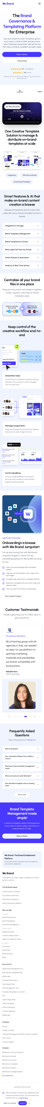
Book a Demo (22, 832)
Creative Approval (8, 1011)
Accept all (22, 1103)
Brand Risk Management (10, 925)
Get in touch (6, 1038)
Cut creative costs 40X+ (10, 895)
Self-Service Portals (29, 175)
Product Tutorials (8, 1030)
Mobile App (6, 1015)
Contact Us (31, 736)
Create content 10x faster (11, 892)
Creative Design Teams (10, 935)
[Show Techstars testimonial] (14, 712)
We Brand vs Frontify (9, 1060)
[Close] (29, 1103)
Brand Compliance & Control (16, 242)
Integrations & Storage (14, 226)
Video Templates (8, 1003)
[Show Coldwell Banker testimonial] (25, 712)
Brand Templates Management (17, 234)
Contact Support (8, 1042)
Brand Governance (9, 917)
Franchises (6, 946)
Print (3, 996)
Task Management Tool (10, 988)
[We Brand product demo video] (22, 113)
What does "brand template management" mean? (20, 763)
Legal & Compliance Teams (11, 939)
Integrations (12, 175)
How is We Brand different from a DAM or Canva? (19, 753)
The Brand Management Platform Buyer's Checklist (20, 1034)
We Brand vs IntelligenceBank (12, 1072)
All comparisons (7, 1076)
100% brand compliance (10, 899)
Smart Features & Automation (17, 257)
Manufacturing (7, 954)
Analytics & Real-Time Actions (17, 265)
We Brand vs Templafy (10, 1064)
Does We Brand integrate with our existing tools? (19, 780)
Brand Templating (8, 921)
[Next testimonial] (34, 712)
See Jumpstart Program (13, 596)
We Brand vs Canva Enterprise (12, 1052)
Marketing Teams (8, 932)
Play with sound (14, 107)
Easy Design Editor (8, 984)
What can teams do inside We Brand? (18, 772)
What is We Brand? (11, 745)
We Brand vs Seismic (9, 1068)
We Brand (8, 3)
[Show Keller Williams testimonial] (22, 712)
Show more (22, 791)
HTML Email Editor (8, 1007)
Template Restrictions (9, 980)
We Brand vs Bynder (9, 1056)
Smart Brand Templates (22, 182)
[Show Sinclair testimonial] (29, 712)
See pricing (22, 61)
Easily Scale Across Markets (11, 903)
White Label (6, 976)
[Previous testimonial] (9, 712)
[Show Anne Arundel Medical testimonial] (18, 712)
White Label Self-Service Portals (18, 250)
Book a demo (22, 54)
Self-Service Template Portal (12, 973)
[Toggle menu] (39, 3)
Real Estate (6, 950)
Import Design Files (8, 1000)
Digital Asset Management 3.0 (12, 969)
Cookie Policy (23, 1098)
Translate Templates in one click (13, 992)
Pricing (4, 1026)
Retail (4, 957)
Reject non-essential (10, 1103)
